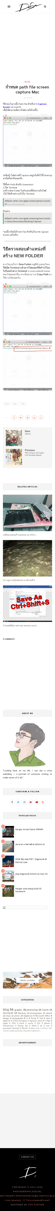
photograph (17, 1018)
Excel (33, 1018)
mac (15, 404)
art (41, 1026)
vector (30, 1023)
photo (17, 1016)
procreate (7, 1028)
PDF (50, 1028)
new (48, 1018)
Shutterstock (8, 1026)
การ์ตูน (47, 1021)
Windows (22, 1013)
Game (45, 1009)
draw (8, 1016)
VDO (14, 1023)
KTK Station (36, 1205)
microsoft (8, 1013)
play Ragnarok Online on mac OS (31, 873)
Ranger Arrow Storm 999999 (29, 829)
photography (36, 1013)
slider (5, 1021)
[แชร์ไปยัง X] (20, 417)
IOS (38, 1023)
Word (34, 1026)
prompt (16, 1028)
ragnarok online (35, 1021)
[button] (9, 6)
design (6, 1018)
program (23, 1021)
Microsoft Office (42, 1016)
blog (27, 81)
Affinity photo (35, 1028)
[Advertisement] (27, 49)
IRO (16, 1021)
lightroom (35, 1031)
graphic (18, 1009)
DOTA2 (44, 1028)
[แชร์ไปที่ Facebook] (14, 417)
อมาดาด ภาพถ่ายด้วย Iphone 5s (30, 844)
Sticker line (23, 1026)
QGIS (6, 1031)
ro (27, 1018)
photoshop (32, 1009)
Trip (23, 404)
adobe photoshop (16, 1031)
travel (21, 1023)
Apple (5, 1023)
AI (11, 1021)
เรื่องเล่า (25, 1028)
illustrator (27, 1031)
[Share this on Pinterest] (27, 417)
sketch (49, 1013)
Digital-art (28, 1016)
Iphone (47, 1023)
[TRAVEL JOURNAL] (27, 988)
